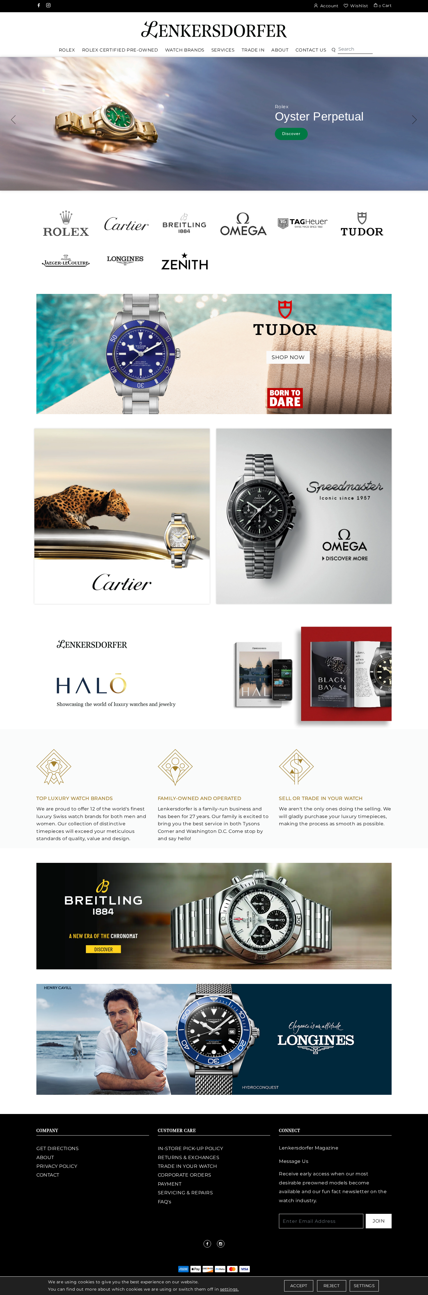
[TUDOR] (362, 223)
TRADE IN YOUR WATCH (187, 1166)
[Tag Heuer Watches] (302, 223)
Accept (298, 1285)
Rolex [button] (67, 50)
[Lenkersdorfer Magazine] (214, 673)
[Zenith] (184, 260)
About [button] (280, 50)
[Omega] (243, 223)
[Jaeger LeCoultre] (65, 260)
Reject (331, 1285)
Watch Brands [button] (184, 50)
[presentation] (13, 119)
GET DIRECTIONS (57, 1148)
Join (379, 1221)
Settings (364, 1285)
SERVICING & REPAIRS (185, 1192)
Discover (291, 133)
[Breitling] (184, 223)
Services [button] (223, 50)
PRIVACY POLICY (56, 1166)
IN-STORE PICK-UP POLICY (190, 1148)
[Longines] (125, 260)
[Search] (355, 49)
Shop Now (288, 357)
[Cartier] (125, 223)
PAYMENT (170, 1184)
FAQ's (164, 1201)
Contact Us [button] (311, 50)
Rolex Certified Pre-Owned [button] (120, 50)
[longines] (214, 1039)
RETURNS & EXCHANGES (189, 1157)
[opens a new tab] (39, 5)
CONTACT (47, 1175)
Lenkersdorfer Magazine (308, 1148)
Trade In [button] (253, 50)
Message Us (293, 1161)
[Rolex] (402, 27)
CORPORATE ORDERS (184, 1175)
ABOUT (45, 1157)
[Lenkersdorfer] (214, 29)
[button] (333, 50)
